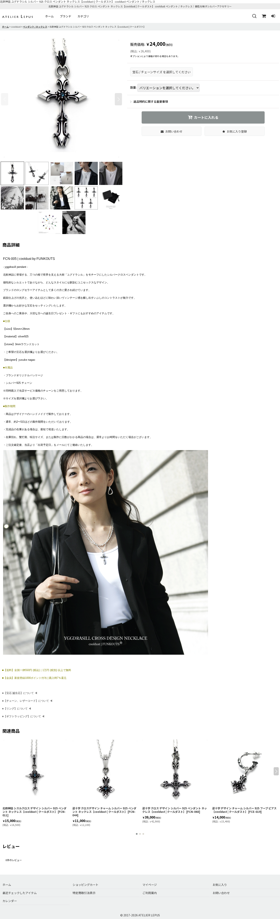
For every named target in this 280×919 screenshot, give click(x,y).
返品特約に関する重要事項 (150, 101)
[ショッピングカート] (263, 16)
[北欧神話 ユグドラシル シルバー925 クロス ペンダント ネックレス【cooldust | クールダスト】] (61, 99)
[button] (254, 16)
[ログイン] (273, 16)
